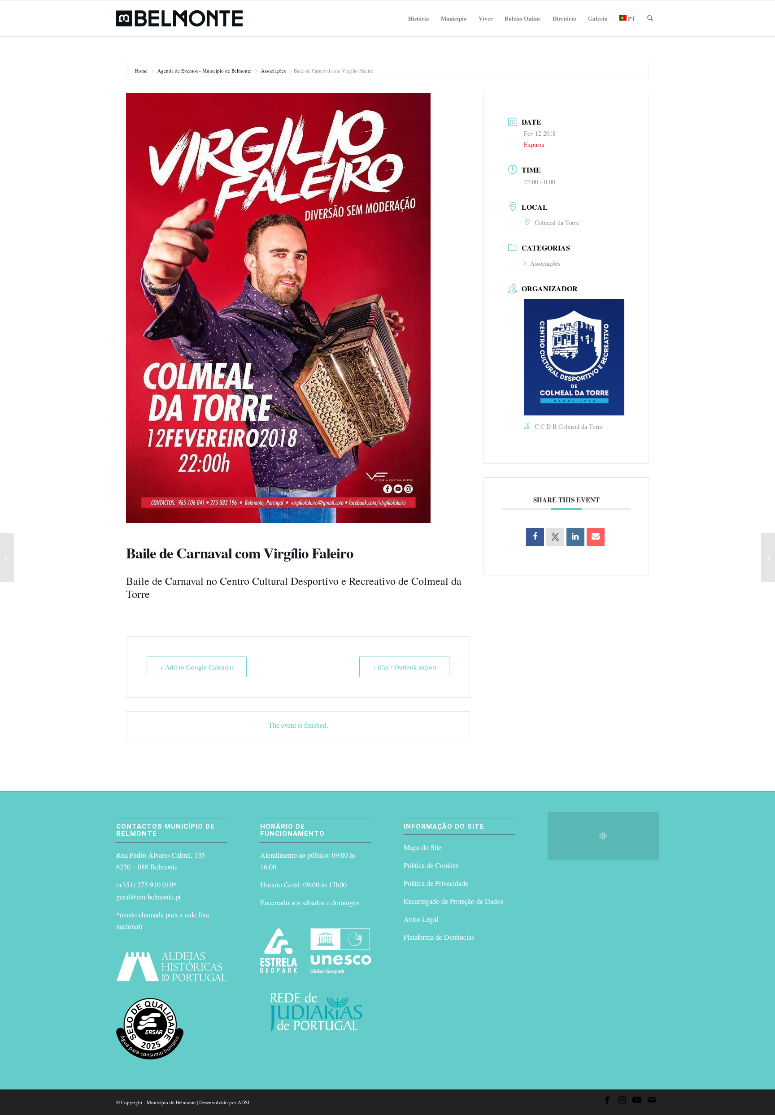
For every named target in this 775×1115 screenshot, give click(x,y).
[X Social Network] (555, 537)
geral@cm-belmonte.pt (148, 896)
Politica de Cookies (431, 865)
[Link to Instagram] (622, 1101)
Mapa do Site (422, 847)
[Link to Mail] (651, 1101)
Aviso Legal (421, 919)
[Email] (596, 537)
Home (141, 70)
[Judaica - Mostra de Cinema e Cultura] (768, 557)
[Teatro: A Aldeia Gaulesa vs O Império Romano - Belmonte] (7, 557)
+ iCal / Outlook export (404, 666)
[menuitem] (418, 18)
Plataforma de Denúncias (439, 937)
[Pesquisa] (650, 18)
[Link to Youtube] (637, 1101)
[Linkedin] (575, 537)
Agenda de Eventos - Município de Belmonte (204, 70)
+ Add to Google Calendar (197, 666)
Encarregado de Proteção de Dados (453, 901)
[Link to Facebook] (607, 1101)
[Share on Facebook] (535, 537)
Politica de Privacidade (436, 883)
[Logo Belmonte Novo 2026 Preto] (179, 18)
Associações (273, 70)
